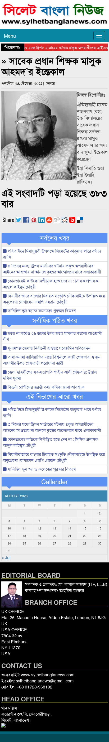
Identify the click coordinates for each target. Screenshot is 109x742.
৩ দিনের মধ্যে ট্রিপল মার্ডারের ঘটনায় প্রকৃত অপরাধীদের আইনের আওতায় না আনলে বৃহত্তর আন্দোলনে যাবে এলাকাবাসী (52, 269)
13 (54, 528)
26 (39, 543)
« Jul (6, 558)
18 (24, 535)
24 (9, 543)
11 (24, 528)
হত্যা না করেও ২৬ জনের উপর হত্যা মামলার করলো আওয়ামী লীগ (52, 336)
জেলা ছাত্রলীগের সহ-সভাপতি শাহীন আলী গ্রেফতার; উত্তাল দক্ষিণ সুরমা (50, 375)
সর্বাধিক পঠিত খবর (54, 320)
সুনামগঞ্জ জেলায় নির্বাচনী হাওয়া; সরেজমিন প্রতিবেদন (48, 348)
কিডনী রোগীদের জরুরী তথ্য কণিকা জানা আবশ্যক (45, 387)
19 (39, 535)
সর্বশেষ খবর (54, 237)
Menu (10, 35)
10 (9, 528)
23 (99, 535)
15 (84, 528)
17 (9, 535)
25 (24, 543)
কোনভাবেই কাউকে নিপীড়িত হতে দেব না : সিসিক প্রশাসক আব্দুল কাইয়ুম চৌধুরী (50, 284)
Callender (54, 481)
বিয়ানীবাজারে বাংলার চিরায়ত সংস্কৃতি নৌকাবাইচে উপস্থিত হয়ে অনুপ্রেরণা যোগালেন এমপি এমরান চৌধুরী (54, 299)
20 (54, 535)
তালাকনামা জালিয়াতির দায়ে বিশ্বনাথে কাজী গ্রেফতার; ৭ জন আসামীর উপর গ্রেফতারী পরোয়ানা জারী (52, 360)
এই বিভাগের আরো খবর (54, 396)
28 (69, 543)
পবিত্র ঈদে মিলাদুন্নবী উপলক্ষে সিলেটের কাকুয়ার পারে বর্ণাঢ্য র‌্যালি (52, 254)
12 (39, 528)
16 (99, 528)
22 (84, 535)
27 (54, 543)
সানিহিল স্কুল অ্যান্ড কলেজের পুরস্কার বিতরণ (41, 310)
